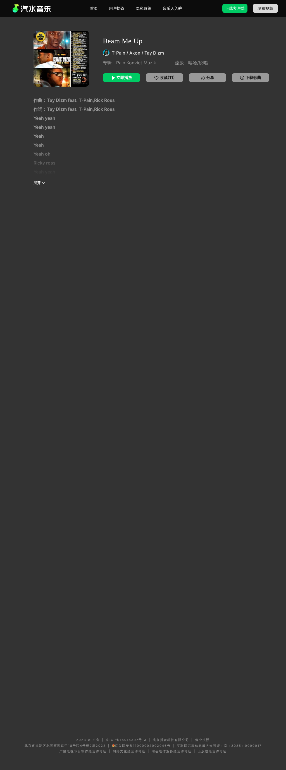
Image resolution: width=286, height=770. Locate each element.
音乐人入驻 (172, 8)
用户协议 (117, 8)
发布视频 (265, 8)
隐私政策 (143, 8)
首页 (94, 8)
